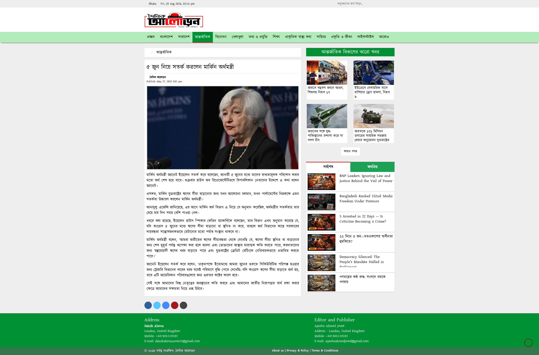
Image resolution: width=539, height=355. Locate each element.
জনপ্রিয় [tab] (373, 167)
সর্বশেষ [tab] (328, 167)
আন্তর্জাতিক (164, 52)
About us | (279, 350)
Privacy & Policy (298, 350)
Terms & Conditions (325, 350)
